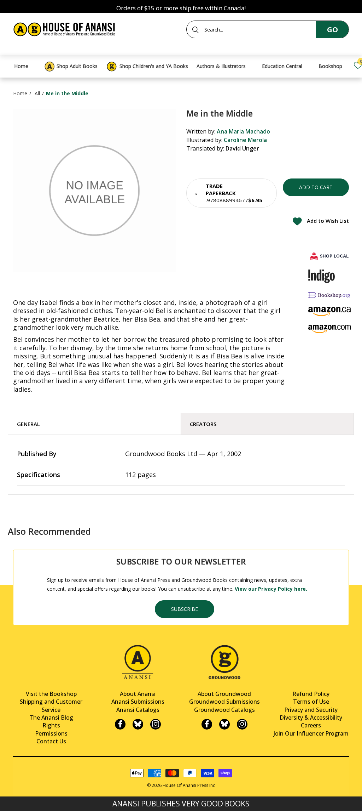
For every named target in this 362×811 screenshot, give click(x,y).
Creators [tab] (203, 423)
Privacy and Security (311, 710)
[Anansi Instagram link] (155, 724)
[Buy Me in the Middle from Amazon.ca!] (329, 311)
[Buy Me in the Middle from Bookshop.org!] (329, 294)
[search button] (195, 29)
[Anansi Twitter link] (138, 724)
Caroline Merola (245, 140)
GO (332, 29)
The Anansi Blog (51, 717)
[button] (231, 193)
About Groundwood (224, 694)
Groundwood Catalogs (224, 710)
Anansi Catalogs (137, 710)
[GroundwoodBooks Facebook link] (207, 724)
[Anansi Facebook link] (120, 724)
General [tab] (28, 423)
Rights (51, 725)
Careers (311, 725)
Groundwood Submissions (224, 701)
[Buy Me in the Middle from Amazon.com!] (329, 329)
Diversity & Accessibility (311, 717)
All (37, 93)
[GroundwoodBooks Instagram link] (242, 724)
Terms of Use (311, 701)
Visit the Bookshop (51, 694)
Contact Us (51, 741)
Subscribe (184, 609)
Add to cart (316, 187)
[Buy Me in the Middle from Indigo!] (321, 276)
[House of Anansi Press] (65, 28)
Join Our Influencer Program (311, 733)
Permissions (51, 733)
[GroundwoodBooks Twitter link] (224, 724)
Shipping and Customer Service (51, 705)
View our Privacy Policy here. (271, 588)
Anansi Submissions (137, 701)
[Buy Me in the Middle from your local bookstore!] (329, 256)
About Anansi (138, 694)
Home (20, 93)
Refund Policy (310, 694)
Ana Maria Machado (243, 131)
